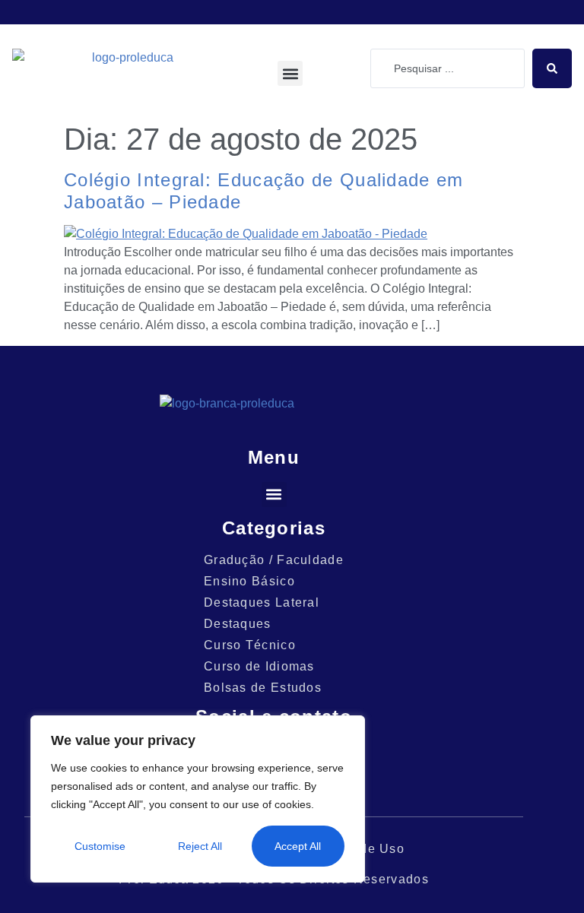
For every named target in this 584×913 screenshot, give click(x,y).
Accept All (298, 846)
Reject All (200, 846)
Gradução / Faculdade (274, 559)
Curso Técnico (250, 645)
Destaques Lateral (261, 602)
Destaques (237, 623)
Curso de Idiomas (259, 666)
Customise (100, 846)
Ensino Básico (249, 581)
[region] (197, 799)
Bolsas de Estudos (263, 687)
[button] (290, 73)
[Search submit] (552, 68)
